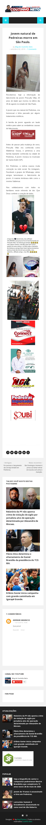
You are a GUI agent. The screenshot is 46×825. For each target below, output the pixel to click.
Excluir (23, 630)
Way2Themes (21, 819)
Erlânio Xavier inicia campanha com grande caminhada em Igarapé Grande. (22, 596)
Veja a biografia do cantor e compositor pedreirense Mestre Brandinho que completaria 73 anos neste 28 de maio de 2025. (28, 783)
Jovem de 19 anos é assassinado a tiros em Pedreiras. (28, 792)
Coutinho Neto (27, 821)
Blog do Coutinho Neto (24, 47)
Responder (16, 630)
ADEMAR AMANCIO (21, 620)
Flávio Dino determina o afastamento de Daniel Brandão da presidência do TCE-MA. (28, 733)
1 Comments (31, 49)
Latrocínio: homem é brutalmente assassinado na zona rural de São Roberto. (26, 804)
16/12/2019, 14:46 (21, 623)
